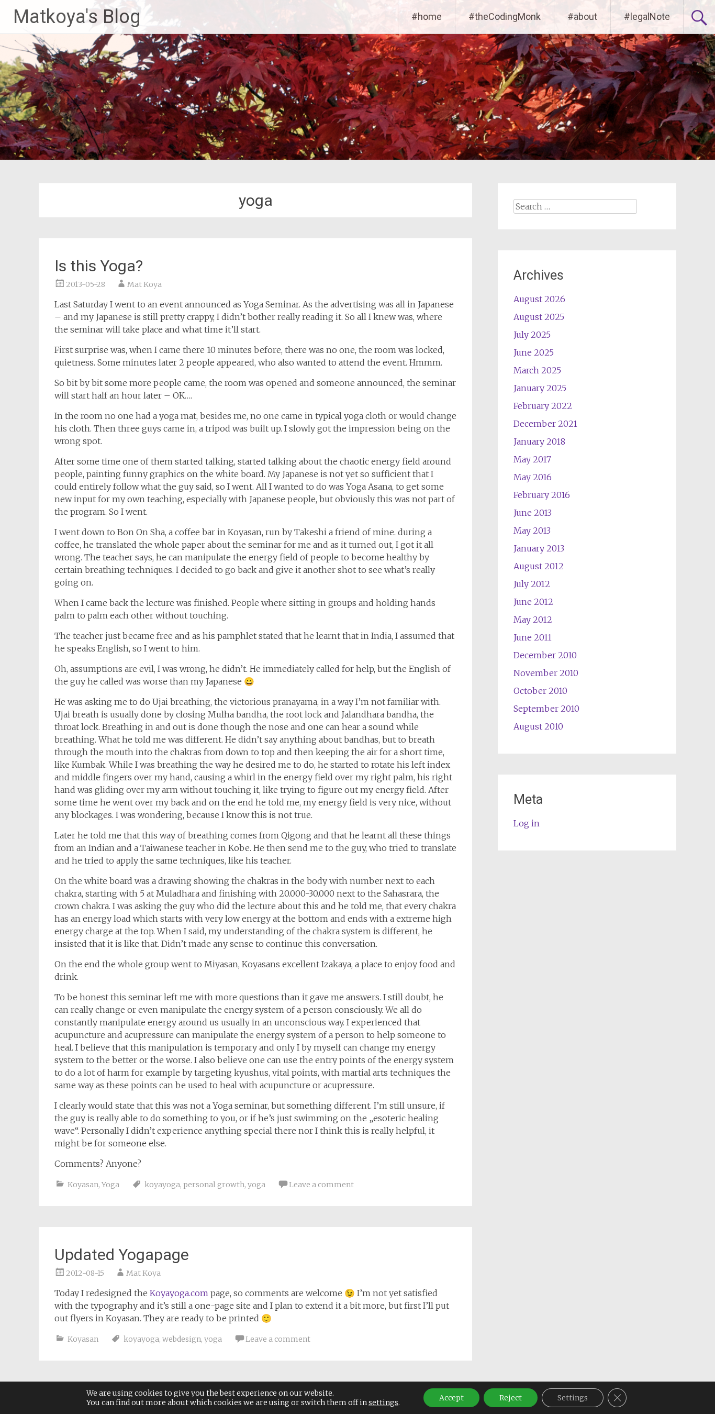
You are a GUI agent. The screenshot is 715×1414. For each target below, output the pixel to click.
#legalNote (647, 16)
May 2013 (532, 530)
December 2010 (545, 655)
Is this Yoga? (98, 266)
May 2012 (532, 619)
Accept (451, 1397)
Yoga (110, 1184)
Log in (526, 823)
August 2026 (539, 299)
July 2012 (531, 584)
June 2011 (532, 637)
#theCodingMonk (504, 16)
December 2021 (545, 423)
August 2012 (538, 566)
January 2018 (539, 441)
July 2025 (532, 334)
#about (582, 16)
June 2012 (533, 601)
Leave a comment (321, 1184)
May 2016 (532, 477)
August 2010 (538, 726)
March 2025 (537, 370)
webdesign (181, 1339)
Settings (572, 1397)
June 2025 (533, 352)
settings (383, 1402)
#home (426, 16)
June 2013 (532, 512)
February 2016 (541, 495)
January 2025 (539, 388)
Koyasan (83, 1184)
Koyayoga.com (179, 1293)
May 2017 (532, 459)
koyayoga (162, 1184)
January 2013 (538, 548)
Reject (510, 1397)
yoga (256, 1184)
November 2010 (545, 673)
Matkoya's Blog (76, 17)
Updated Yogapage (121, 1254)
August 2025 (538, 317)
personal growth (213, 1184)
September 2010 (546, 708)
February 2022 (542, 406)
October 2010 (540, 691)
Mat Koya (144, 284)
